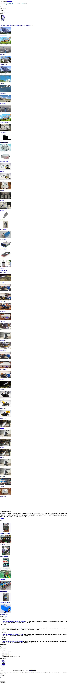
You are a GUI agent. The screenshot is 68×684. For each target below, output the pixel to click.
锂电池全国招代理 (3, 350)
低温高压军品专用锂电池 (5, 533)
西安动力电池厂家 (3, 311)
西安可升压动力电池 (3, 249)
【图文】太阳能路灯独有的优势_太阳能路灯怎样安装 (12, 641)
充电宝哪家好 (2, 268)
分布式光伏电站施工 (3, 64)
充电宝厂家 (2, 258)
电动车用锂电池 (25, 25)
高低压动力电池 (19, 25)
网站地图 (3, 665)
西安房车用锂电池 (3, 591)
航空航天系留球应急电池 (5, 568)
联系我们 (3, 20)
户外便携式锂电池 (14, 25)
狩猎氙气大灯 (30, 25)
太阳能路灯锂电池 (3, 132)
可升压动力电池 (3, 239)
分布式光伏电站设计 (3, 35)
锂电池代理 (2, 379)
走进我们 (3, 16)
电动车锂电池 (2, 321)
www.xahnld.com (7, 655)
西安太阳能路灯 (3, 103)
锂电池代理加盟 (3, 340)
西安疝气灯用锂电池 (3, 229)
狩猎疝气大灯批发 (3, 418)
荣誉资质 (3, 19)
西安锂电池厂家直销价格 (4, 122)
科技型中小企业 (9, 1)
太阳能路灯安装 (3, 93)
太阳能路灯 (2, 83)
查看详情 (2, 518)
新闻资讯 (3, 18)
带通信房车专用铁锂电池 (5, 602)
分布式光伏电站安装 (3, 44)
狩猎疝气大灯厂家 (3, 408)
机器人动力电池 (3, 272)
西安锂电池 (2, 171)
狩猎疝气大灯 (2, 389)
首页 (3, 15)
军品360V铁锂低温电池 (4, 556)
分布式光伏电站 (3, 25)
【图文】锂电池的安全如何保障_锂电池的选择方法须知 (13, 634)
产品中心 (3, 17)
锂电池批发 (2, 437)
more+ (6, 616)
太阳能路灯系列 (8, 25)
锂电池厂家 (2, 428)
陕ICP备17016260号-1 (32, 670)
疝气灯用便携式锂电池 (4, 142)
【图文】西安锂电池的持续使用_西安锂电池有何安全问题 (13, 621)
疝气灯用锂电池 (3, 151)
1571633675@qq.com (7, 654)
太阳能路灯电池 (3, 496)
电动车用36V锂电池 (4, 614)
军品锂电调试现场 (3, 579)
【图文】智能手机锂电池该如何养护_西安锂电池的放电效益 (14, 627)
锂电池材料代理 (3, 369)
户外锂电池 (2, 282)
